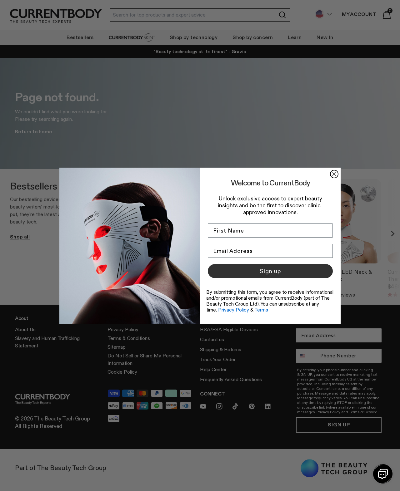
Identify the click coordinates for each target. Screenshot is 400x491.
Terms (261, 310)
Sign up (270, 271)
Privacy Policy (233, 310)
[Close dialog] (334, 174)
